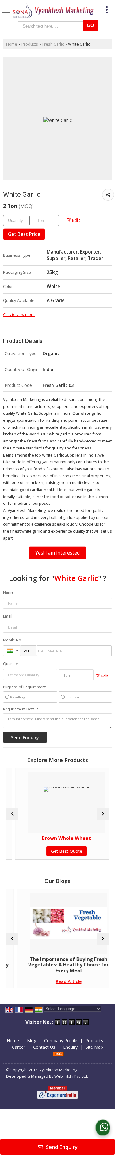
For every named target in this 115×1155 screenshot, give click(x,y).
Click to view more (19, 314)
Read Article (61, 981)
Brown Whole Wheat (60, 838)
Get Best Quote (59, 851)
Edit (75, 220)
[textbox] (52, 26)
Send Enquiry (61, 1146)
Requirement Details (20, 709)
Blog (31, 1040)
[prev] (12, 814)
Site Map (94, 1047)
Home (11, 44)
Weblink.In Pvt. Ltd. (71, 1076)
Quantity (10, 663)
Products (29, 44)
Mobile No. (12, 640)
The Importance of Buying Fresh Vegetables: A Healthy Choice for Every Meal (61, 965)
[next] (103, 814)
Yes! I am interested (57, 553)
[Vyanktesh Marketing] (54, 11)
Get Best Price (24, 234)
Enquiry (70, 1047)
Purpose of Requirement (24, 687)
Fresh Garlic (53, 44)
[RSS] (58, 1053)
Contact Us (44, 1047)
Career (18, 1047)
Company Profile (60, 1040)
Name (8, 592)
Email (7, 616)
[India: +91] (11, 650)
